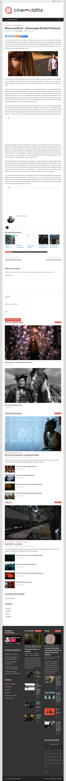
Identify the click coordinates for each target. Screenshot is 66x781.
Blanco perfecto (16, 252)
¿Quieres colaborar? (10, 684)
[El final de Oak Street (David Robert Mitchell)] (10, 493)
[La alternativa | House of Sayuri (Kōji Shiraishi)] (10, 555)
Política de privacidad (11, 695)
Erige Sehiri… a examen (13, 544)
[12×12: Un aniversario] (50, 709)
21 (57, 760)
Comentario (9, 275)
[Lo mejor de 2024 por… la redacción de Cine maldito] (50, 693)
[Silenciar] (18, 643)
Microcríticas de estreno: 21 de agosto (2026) (22, 455)
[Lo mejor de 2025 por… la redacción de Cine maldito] (50, 676)
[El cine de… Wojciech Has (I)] (33, 385)
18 (49, 760)
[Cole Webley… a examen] (30, 671)
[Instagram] (60, 1)
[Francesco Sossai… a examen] (33, 635)
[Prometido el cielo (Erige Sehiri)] (10, 475)
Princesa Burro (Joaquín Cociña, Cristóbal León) (29, 573)
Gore (31, 252)
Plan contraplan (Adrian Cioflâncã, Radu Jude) (38, 689)
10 (46, 756)
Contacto (7, 689)
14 (57, 756)
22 (60, 760)
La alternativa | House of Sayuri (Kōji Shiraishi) (29, 555)
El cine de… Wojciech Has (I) (13, 405)
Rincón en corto (36, 647)
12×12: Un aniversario (58, 711)
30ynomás (27, 646)
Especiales (8, 692)
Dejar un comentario (28, 31)
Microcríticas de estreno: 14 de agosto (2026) (29, 484)
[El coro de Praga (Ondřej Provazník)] (10, 466)
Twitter (8, 614)
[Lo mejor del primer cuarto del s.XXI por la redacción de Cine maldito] (53, 635)
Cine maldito (18, 457)
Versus (45, 252)
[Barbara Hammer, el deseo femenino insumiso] (33, 342)
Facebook (8, 611)
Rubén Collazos (19, 546)
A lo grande (8, 25)
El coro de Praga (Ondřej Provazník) (26, 466)
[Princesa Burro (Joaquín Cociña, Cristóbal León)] (10, 573)
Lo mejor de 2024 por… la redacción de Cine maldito (58, 697)
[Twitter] (58, 1)
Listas (56, 646)
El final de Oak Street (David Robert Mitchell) (29, 493)
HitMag (59, 778)
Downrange (25, 252)
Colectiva (52, 646)
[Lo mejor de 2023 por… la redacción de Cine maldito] (50, 722)
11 (49, 756)
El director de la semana (21, 541)
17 (46, 760)
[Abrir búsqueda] (59, 20)
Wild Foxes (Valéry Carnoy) (24, 582)
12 (51, 756)
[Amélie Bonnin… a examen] (30, 702)
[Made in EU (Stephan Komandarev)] (10, 564)
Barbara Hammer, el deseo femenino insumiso (19, 362)
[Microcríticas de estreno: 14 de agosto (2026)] (10, 484)
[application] (13, 640)
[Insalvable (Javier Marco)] (30, 715)
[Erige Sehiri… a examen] (33, 523)
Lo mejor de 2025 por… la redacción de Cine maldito (58, 681)
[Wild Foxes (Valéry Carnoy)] (10, 582)
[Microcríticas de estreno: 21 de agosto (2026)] (33, 434)
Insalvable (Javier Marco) (38, 716)
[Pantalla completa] (20, 643)
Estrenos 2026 (10, 598)
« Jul (46, 771)
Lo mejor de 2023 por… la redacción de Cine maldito (58, 726)
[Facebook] (56, 1)
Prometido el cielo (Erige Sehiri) (25, 475)
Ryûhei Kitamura (38, 252)
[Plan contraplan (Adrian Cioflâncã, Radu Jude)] (30, 684)
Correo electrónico (12, 304)
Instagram (8, 616)
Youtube (8, 608)
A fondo (7, 541)
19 (51, 760)
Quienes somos (9, 698)
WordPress (53, 778)
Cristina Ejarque (19, 31)
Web (6, 311)
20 (54, 760)
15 (60, 756)
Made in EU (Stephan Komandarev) (26, 564)
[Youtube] (53, 1)
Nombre (8, 296)
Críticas (12, 541)
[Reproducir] (7, 643)
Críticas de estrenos (17, 25)
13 (54, 756)
